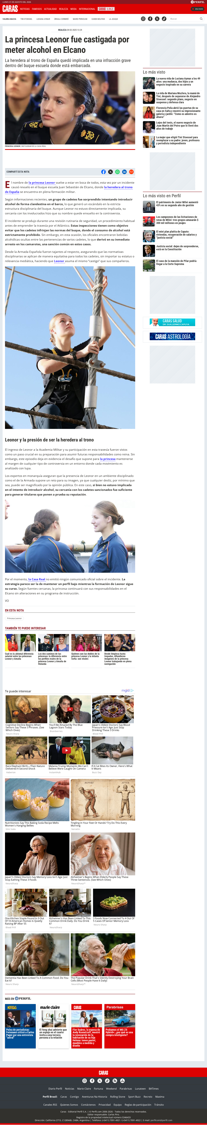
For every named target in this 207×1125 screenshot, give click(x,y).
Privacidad (105, 1104)
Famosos (37, 9)
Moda (73, 9)
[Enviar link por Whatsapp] (117, 172)
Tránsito (159, 1104)
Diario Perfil (55, 1088)
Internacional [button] (87, 9)
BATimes (154, 1088)
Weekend (111, 1088)
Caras (63, 1096)
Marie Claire (84, 1088)
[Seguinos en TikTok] (164, 19)
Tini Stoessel (26, 19)
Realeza (63, 9)
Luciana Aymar (43, 19)
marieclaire (53, 1008)
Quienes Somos (69, 1104)
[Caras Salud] (172, 325)
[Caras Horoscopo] (172, 339)
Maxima (159, 1096)
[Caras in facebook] (150, 19)
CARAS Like (106, 8)
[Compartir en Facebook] (103, 172)
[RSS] (115, 1081)
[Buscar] (201, 18)
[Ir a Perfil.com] (197, 2)
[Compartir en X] (110, 172)
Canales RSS (50, 1104)
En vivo (199, 9)
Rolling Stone (117, 1096)
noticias (20, 1008)
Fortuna (98, 1088)
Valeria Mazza (9, 19)
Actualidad (50, 9)
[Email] (131, 172)
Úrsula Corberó (61, 19)
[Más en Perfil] (23, 999)
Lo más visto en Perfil (162, 195)
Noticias (25, 9)
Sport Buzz (134, 1096)
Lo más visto (154, 72)
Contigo (74, 1096)
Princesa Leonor (14, 618)
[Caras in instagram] (143, 19)
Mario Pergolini (80, 19)
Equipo (118, 1104)
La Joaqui (113, 19)
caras (86, 1008)
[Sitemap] (122, 1081)
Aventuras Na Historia (94, 1096)
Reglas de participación (138, 1104)
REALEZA (62, 30)
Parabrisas (126, 1088)
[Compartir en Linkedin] (124, 172)
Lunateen (140, 1088)
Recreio (148, 1096)
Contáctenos (88, 1104)
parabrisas (119, 1008)
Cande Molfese (98, 19)
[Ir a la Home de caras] (10, 11)
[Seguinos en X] (157, 19)
